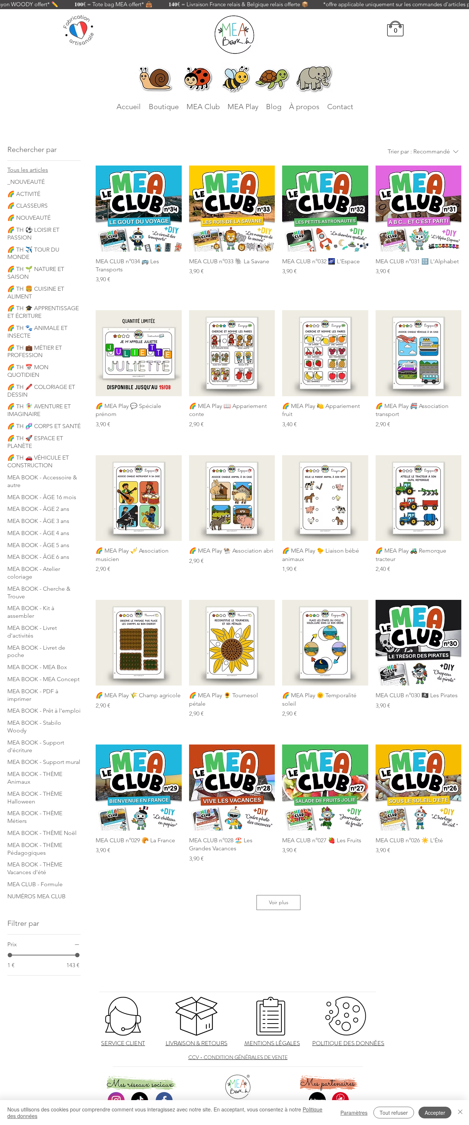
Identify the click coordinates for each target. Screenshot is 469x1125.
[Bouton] (123, 1016)
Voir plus (278, 902)
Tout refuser (394, 1112)
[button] (395, 30)
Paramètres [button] (354, 1112)
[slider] (9, 955)
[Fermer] (460, 1112)
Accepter (435, 1112)
